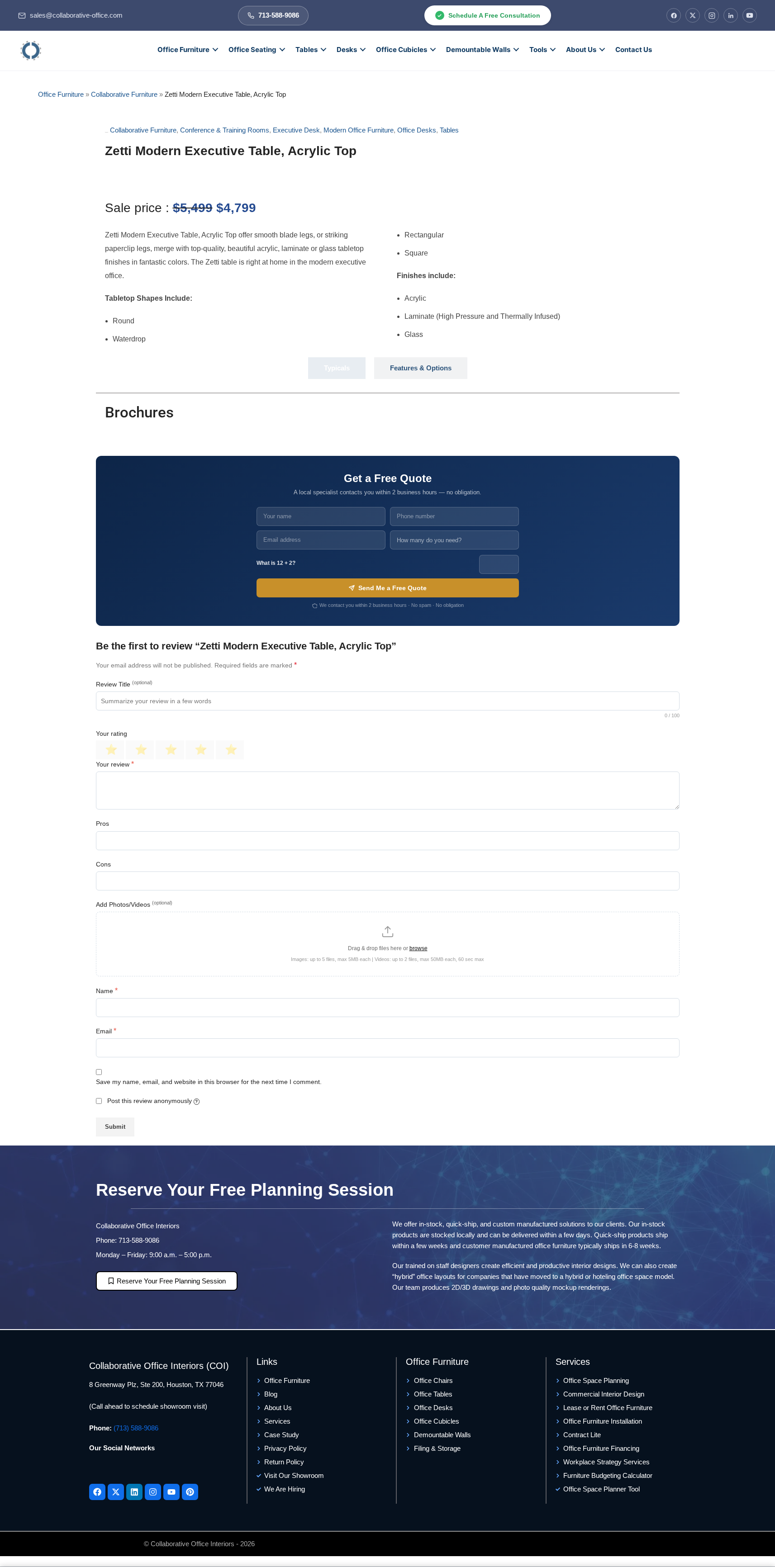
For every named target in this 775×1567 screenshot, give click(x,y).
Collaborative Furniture (124, 94)
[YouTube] (749, 15)
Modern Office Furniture (358, 130)
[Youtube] (171, 1492)
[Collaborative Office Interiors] (30, 50)
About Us (581, 49)
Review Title (124, 684)
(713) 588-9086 (136, 1428)
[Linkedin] (134, 1492)
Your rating (111, 733)
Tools (538, 49)
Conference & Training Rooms (224, 130)
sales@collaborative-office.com (76, 15)
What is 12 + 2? (276, 563)
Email (106, 1031)
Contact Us (633, 49)
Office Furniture (183, 49)
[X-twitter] (116, 1492)
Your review (115, 764)
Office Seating (252, 49)
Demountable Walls (478, 49)
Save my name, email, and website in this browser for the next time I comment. (209, 1081)
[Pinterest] (190, 1492)
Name (107, 990)
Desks (347, 49)
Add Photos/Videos (134, 904)
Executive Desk (296, 130)
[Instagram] (711, 15)
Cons (103, 864)
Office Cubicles (401, 49)
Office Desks (416, 130)
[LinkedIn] (730, 15)
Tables (306, 49)
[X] (692, 15)
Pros (102, 823)
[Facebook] (673, 15)
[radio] (110, 749)
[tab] (337, 368)
